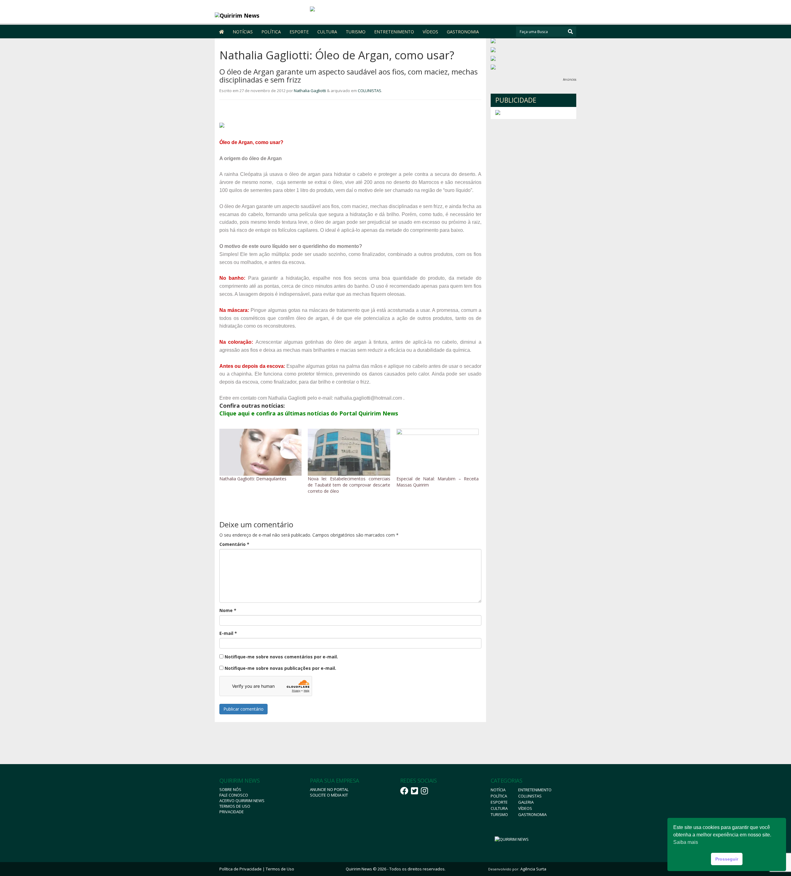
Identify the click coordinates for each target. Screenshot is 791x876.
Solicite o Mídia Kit (329, 795)
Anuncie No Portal (329, 789)
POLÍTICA (271, 32)
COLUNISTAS (369, 90)
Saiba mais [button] (685, 842)
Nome (227, 610)
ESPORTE (299, 32)
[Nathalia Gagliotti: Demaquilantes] (260, 452)
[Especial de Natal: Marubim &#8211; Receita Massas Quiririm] (437, 452)
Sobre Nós (230, 789)
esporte (499, 802)
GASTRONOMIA (463, 32)
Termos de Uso (234, 806)
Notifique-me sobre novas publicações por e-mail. (280, 668)
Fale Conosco (233, 795)
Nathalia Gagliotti (310, 90)
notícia (498, 790)
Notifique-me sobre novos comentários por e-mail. (281, 657)
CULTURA (327, 32)
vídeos (525, 808)
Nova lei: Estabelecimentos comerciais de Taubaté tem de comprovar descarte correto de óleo (349, 485)
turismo (499, 814)
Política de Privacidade (240, 869)
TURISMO (356, 32)
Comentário (234, 544)
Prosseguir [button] (726, 859)
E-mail (228, 633)
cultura (499, 808)
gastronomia (532, 814)
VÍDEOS (430, 32)
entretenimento (535, 790)
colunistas (530, 796)
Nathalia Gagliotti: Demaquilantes (252, 479)
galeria (526, 802)
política (499, 796)
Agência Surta (533, 869)
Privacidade (231, 811)
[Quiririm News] (260, 15)
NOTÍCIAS (243, 32)
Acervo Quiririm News (241, 800)
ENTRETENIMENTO (394, 32)
